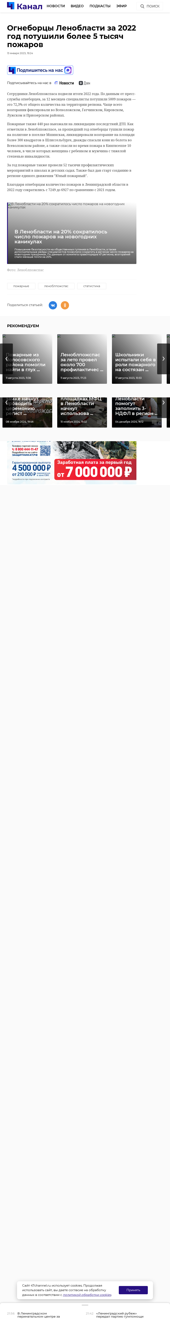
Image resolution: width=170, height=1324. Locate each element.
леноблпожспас (56, 286)
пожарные (21, 286)
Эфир (121, 6)
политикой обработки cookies (87, 1295)
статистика (91, 286)
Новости (56, 6)
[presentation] (6, 358)
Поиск (153, 6)
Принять (133, 1290)
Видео (77, 6)
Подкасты (100, 6)
